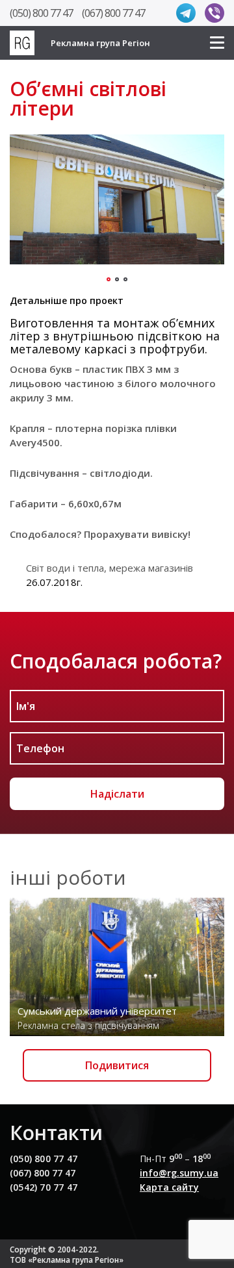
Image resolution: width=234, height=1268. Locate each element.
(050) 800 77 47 (41, 13)
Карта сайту (169, 1187)
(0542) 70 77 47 (43, 1187)
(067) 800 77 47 (113, 13)
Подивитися (117, 1065)
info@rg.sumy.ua (179, 1173)
